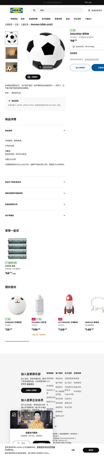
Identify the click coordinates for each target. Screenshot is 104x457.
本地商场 (50, 386)
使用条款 (74, 434)
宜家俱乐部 (50, 397)
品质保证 (59, 407)
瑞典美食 (50, 409)
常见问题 (59, 398)
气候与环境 (69, 394)
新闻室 (76, 378)
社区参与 (68, 398)
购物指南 (59, 411)
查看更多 (30, 384)
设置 (73, 450)
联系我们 (59, 387)
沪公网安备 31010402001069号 (62, 438)
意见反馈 (68, 407)
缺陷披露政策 (64, 434)
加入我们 (68, 383)
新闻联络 (77, 383)
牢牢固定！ (78, 391)
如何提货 (73, 53)
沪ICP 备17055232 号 (59, 441)
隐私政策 (54, 434)
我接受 (91, 450)
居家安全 (59, 378)
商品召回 (77, 387)
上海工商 (54, 436)
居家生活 (68, 403)
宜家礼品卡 (60, 416)
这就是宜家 (69, 378)
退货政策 (59, 403)
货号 (7, 93)
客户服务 (59, 383)
